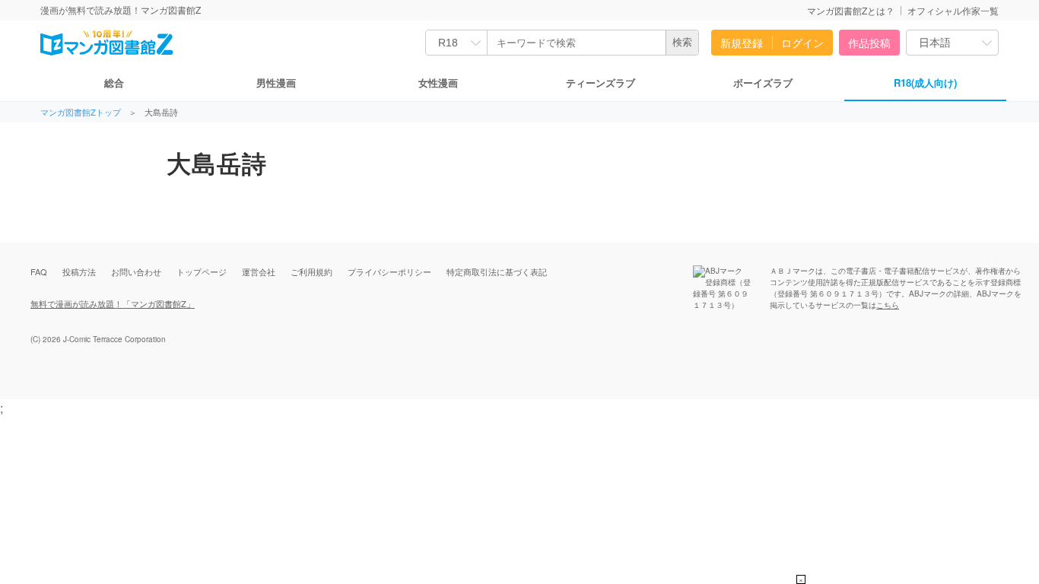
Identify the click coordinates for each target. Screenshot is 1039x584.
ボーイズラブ (763, 82)
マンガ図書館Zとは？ (850, 10)
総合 (114, 82)
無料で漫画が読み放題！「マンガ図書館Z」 (112, 303)
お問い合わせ (136, 271)
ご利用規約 (311, 271)
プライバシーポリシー (389, 271)
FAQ (38, 271)
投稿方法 (79, 271)
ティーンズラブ (600, 82)
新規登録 (741, 42)
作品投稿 (869, 42)
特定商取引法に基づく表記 (496, 271)
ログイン (802, 42)
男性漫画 (276, 82)
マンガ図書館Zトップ (80, 112)
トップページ (201, 271)
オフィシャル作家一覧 (953, 10)
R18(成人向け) (925, 82)
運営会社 (258, 271)
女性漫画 (438, 82)
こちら (887, 305)
